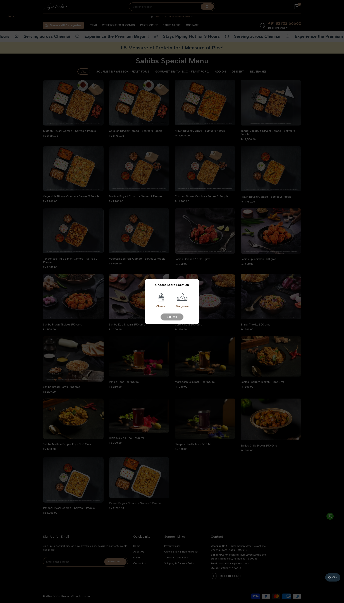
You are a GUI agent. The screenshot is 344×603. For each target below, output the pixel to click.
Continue (172, 316)
